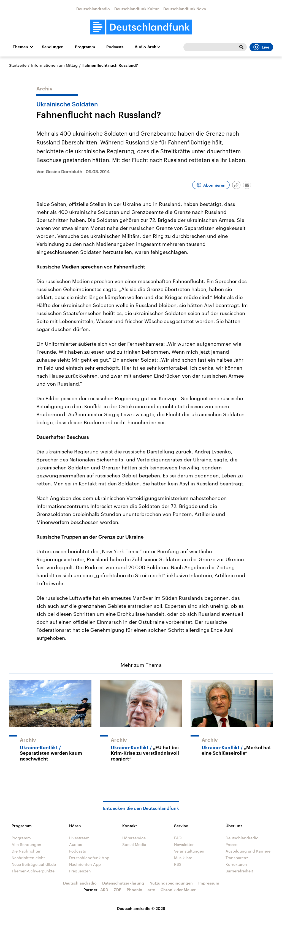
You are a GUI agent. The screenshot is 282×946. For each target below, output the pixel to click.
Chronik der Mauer (178, 889)
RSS (177, 864)
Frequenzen (80, 871)
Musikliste (183, 857)
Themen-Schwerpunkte (33, 871)
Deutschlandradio (93, 8)
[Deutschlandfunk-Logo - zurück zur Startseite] (141, 27)
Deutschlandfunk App (89, 857)
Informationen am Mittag (54, 65)
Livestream (79, 837)
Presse (231, 844)
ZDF (117, 889)
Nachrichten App (85, 864)
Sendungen (53, 47)
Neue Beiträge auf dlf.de (34, 864)
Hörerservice (134, 837)
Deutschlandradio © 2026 (141, 908)
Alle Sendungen (26, 844)
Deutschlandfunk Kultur (136, 8)
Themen (20, 47)
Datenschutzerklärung (123, 883)
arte (151, 889)
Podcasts (114, 47)
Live (265, 47)
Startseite (17, 65)
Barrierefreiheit (239, 871)
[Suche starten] (241, 47)
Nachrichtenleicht (28, 857)
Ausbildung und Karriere (248, 851)
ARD (104, 889)
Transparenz (237, 857)
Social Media (134, 844)
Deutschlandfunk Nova (184, 8)
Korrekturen (236, 864)
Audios (75, 844)
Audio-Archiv (147, 47)
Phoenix (134, 889)
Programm (85, 47)
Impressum (208, 883)
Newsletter (184, 844)
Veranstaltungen (189, 851)
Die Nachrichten (27, 851)
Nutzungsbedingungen (171, 883)
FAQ (178, 837)
